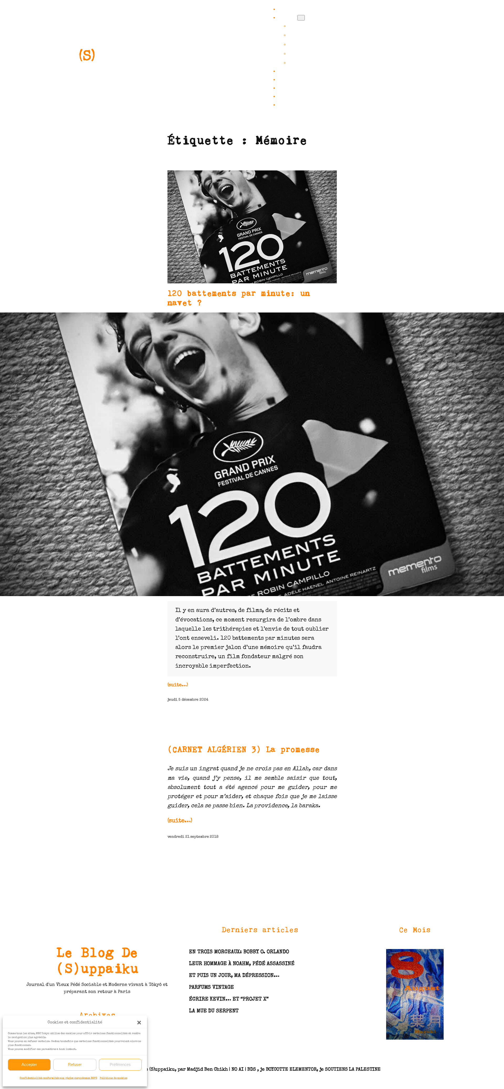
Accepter (29, 1064)
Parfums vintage (211, 987)
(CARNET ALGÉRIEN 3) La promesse (243, 749)
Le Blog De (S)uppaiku (97, 960)
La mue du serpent (214, 1011)
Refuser (75, 1064)
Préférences (120, 1064)
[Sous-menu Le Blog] (301, 17)
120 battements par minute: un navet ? (238, 297)
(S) (87, 57)
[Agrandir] (497, 319)
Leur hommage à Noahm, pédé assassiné (241, 964)
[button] (139, 1022)
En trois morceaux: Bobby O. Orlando (239, 952)
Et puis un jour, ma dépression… (234, 975)
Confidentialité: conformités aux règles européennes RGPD (58, 1078)
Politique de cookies (113, 1078)
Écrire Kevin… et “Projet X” (229, 999)
